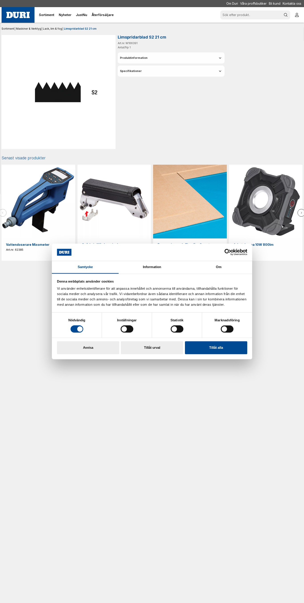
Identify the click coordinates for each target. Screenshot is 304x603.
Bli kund (274, 3)
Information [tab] (152, 267)
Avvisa (88, 347)
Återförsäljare (103, 15)
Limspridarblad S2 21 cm (80, 28)
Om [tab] (218, 267)
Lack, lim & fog (52, 28)
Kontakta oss (292, 3)
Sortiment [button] (46, 15)
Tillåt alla (216, 347)
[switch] (127, 329)
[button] (171, 58)
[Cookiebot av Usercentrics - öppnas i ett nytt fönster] (227, 252)
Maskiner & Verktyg (28, 28)
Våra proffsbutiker (253, 3)
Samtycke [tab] (85, 267)
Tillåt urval (152, 347)
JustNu (81, 15)
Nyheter (65, 15)
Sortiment (8, 28)
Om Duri (232, 3)
